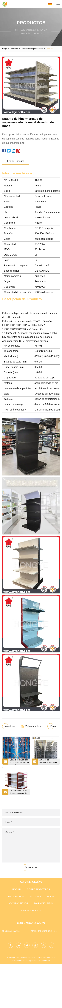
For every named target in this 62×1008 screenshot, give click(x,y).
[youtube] (35, 945)
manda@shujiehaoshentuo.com (36, 961)
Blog (50, 896)
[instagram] (43, 945)
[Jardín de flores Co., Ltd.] (5, 4)
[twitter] (26, 945)
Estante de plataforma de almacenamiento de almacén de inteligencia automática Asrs (19, 762)
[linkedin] (18, 945)
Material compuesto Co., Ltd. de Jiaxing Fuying (43, 932)
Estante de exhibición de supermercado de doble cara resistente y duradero (19, 792)
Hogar (4, 49)
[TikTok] (51, 945)
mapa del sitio (43, 903)
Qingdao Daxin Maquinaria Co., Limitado (11, 932)
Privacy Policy (31, 910)
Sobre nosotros (38, 889)
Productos (14, 49)
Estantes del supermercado (32, 49)
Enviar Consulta (15, 161)
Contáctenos (18, 903)
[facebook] (10, 945)
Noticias (35, 896)
